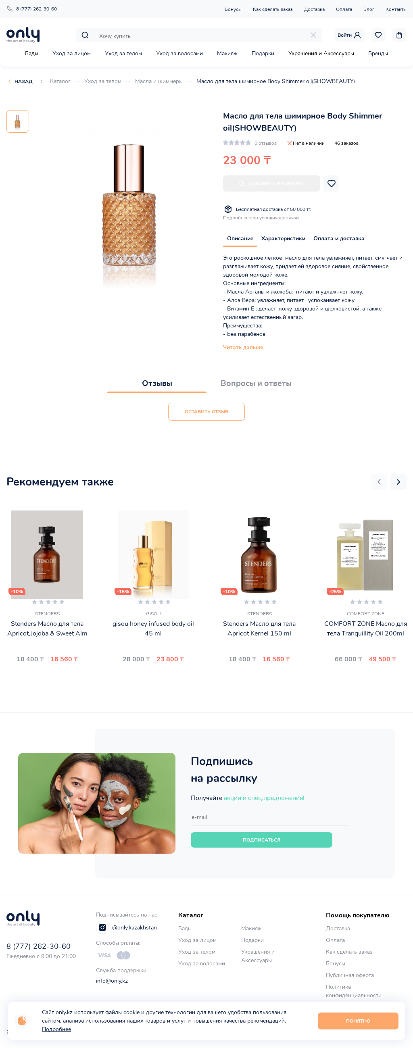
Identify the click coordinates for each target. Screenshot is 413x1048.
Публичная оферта (350, 975)
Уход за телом (123, 53)
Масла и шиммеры (159, 81)
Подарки (263, 53)
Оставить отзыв (206, 411)
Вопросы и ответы (256, 383)
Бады (31, 53)
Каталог (60, 81)
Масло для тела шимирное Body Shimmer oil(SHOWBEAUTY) (275, 81)
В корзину (44, 678)
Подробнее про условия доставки (261, 218)
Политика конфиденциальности (354, 991)
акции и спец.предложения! (264, 798)
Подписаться (261, 840)
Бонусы (233, 9)
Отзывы (157, 383)
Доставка (314, 9)
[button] (379, 482)
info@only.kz (112, 981)
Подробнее (56, 1029)
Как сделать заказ (273, 9)
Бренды (378, 53)
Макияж (227, 53)
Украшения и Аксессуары (321, 53)
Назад (24, 81)
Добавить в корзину (276, 183)
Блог (368, 9)
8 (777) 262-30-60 (36, 9)
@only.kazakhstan (134, 927)
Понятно (358, 1021)
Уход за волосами (179, 53)
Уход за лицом (71, 53)
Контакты (396, 9)
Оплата (344, 9)
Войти (345, 35)
